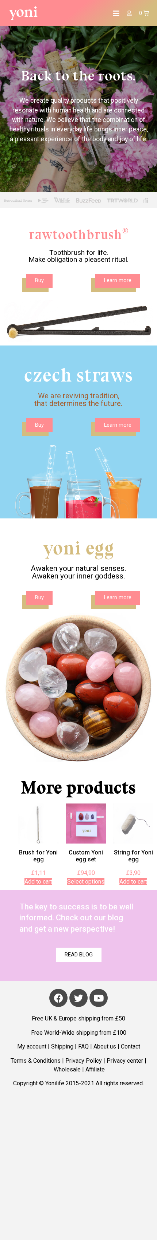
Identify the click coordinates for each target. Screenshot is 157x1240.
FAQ (83, 1046)
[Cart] (144, 13)
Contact (130, 1046)
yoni (23, 11)
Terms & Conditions (36, 1060)
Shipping (62, 1046)
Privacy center (125, 1060)
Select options (85, 881)
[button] (39, 281)
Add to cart (38, 881)
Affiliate (95, 1069)
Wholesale (67, 1069)
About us (104, 1046)
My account (31, 1046)
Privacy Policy (83, 1060)
